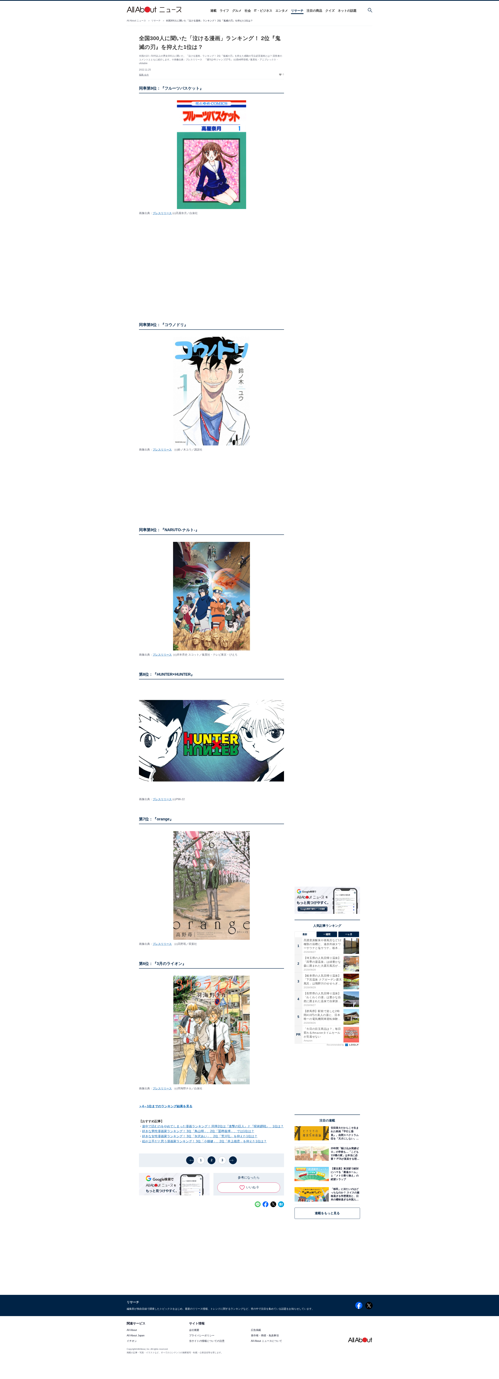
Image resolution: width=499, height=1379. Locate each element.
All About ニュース (136, 20)
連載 (213, 10)
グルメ (237, 10)
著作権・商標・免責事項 (265, 1335)
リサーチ (297, 10)
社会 (248, 10)
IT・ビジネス (263, 10)
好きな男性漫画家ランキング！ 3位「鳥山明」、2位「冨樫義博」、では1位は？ (198, 1131)
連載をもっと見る (327, 1213)
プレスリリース (162, 213)
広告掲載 (256, 1330)
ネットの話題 (347, 10)
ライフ (224, 10)
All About (132, 1330)
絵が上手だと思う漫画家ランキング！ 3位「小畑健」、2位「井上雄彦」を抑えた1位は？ (204, 1141)
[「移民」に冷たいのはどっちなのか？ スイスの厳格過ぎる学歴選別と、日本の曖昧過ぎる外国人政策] (344, 1194)
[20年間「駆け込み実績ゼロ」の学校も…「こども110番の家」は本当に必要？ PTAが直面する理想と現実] (344, 1153)
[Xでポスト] (273, 1204)
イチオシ (132, 1341)
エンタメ (281, 10)
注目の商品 (314, 10)
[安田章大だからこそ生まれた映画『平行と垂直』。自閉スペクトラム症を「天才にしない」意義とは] (344, 1133)
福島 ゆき (144, 74)
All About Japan (135, 1335)
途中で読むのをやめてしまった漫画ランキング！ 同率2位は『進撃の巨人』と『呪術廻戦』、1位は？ (213, 1126)
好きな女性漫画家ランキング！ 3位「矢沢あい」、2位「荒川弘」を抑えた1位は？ (199, 1136)
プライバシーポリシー (201, 1335)
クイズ (330, 10)
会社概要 (194, 1330)
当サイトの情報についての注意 (207, 1341)
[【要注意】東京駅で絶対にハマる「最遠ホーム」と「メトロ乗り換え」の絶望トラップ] (344, 1174)
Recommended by (336, 1045)
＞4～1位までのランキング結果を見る (165, 1106)
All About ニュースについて (266, 1341)
